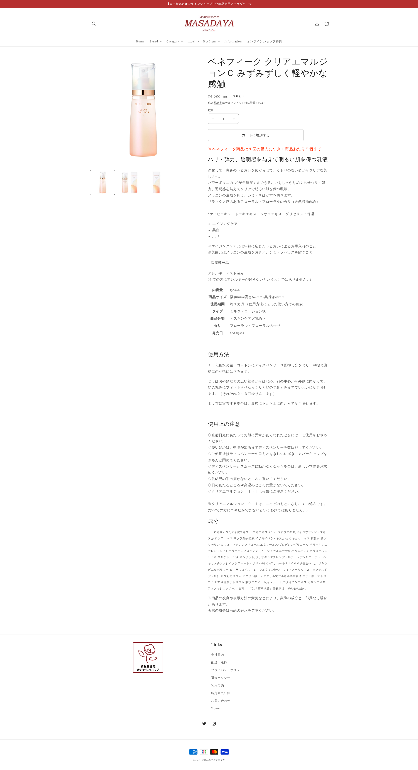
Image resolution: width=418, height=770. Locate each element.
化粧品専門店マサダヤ (213, 760)
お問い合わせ (220, 701)
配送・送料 (219, 662)
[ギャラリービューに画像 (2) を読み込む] (129, 182)
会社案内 (217, 655)
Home (215, 708)
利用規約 (217, 685)
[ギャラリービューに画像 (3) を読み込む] (156, 182)
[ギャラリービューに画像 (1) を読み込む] (102, 182)
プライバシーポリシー (227, 670)
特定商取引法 (220, 693)
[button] (94, 24)
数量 (211, 110)
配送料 (218, 102)
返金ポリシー (220, 678)
